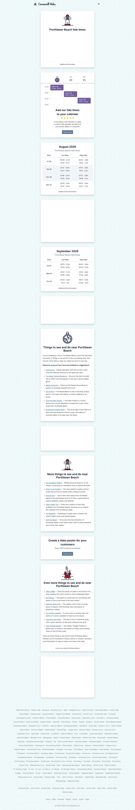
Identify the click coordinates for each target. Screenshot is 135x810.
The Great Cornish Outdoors (56, 376)
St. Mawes (55, 769)
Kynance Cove (97, 730)
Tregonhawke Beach (112, 773)
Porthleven (50, 757)
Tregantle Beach (87, 773)
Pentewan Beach (95, 742)
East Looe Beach (32, 722)
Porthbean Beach (32, 753)
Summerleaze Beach (84, 769)
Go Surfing (50, 392)
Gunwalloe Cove (34, 726)
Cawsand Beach (48, 714)
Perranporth (39, 745)
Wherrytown (112, 777)
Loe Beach (55, 734)
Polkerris (88, 745)
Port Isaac (68, 749)
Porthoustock (20, 761)
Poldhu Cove (78, 745)
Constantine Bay (101, 714)
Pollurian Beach (98, 745)
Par (55, 742)
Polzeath (59, 749)
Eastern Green (45, 722)
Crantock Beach (38, 718)
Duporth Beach (19, 722)
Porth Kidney (104, 749)
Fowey (74, 722)
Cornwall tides (23, 788)
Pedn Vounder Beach (65, 742)
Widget (68, 799)
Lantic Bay (35, 734)
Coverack (112, 714)
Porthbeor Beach (47, 753)
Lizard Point (44, 734)
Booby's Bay (36, 710)
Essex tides (101, 788)
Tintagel (18, 773)
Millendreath (76, 738)
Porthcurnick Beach (73, 753)
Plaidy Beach (67, 745)
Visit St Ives (50, 495)
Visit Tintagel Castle (53, 626)
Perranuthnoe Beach (53, 745)
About (48, 799)
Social (81, 799)
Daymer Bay (76, 718)
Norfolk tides (67, 792)
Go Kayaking (50, 514)
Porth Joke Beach (91, 749)
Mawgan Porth (36, 738)
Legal (87, 799)
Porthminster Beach (99, 757)
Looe (76, 734)
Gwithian (45, 726)
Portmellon (78, 761)
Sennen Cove (98, 765)
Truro (59, 777)
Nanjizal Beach (112, 738)
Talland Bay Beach (115, 769)
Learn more (67, 132)
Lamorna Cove (109, 730)
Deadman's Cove (88, 718)
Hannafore (83, 726)
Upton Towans (67, 777)
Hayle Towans (116, 726)
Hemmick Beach (37, 730)
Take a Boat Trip (52, 504)
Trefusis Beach (74, 773)
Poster (75, 799)
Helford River (25, 730)
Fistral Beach (66, 722)
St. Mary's (46, 769)
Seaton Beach (86, 765)
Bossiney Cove (56, 710)
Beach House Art (52, 385)
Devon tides (35, 788)
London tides (91, 788)
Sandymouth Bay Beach (71, 765)
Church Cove (88, 714)
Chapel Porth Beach (63, 714)
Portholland (113, 757)
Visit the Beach (51, 520)
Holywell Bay (62, 730)
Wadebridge (89, 777)
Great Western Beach (114, 722)
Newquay (21, 742)
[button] (67, 64)
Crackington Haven (23, 718)
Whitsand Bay (61, 781)
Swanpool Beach (100, 769)
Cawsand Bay (35, 714)
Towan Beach (47, 773)
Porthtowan (45, 761)
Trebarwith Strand (60, 773)
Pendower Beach (81, 742)
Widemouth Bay (73, 781)
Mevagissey (47, 738)
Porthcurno (86, 753)
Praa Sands (116, 761)
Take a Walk (50, 591)
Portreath (86, 761)
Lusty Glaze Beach (96, 734)
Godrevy (89, 722)
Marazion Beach (23, 738)
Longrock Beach (66, 734)
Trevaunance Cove (25, 777)
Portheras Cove (98, 753)
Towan (38, 773)
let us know (52, 365)
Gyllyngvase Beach (71, 726)
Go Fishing (50, 598)
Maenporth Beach (111, 734)
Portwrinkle (106, 761)
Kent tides (80, 788)
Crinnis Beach (51, 718)
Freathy (81, 722)
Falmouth (56, 722)
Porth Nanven (116, 749)
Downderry (101, 718)
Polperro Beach (19, 749)
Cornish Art (50, 370)
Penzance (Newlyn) (110, 742)
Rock (58, 765)
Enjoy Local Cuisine (53, 489)
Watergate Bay (101, 777)
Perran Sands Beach (26, 745)
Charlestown (77, 714)
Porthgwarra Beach (25, 757)
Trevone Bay (38, 777)
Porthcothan (59, 753)
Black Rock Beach (23, 710)
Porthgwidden (39, 757)
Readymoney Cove (37, 765)
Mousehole (101, 738)
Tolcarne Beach (28, 773)
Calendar (60, 799)
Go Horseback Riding (54, 483)
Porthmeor (73, 757)
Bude (65, 710)
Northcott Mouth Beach (35, 742)
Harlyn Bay (93, 726)
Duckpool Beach (112, 718)
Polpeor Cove (111, 745)
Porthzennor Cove (58, 761)
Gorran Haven (99, 722)
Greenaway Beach (20, 726)
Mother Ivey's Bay (89, 738)
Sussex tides (70, 788)
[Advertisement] (67, 221)
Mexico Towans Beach (61, 738)
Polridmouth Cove (34, 749)
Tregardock (99, 773)
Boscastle (45, 710)
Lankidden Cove (23, 734)
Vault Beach (79, 777)
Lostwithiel (83, 734)
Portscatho (96, 761)
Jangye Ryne (73, 730)
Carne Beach (24, 714)
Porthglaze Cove (112, 753)
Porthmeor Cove (84, 757)
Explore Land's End (53, 604)
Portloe (69, 761)
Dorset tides (46, 788)
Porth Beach (78, 749)
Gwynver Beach (56, 726)
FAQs (54, 799)
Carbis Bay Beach (101, 710)
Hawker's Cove (104, 726)
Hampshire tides (58, 788)
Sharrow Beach (110, 765)
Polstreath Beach (48, 749)
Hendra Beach (50, 730)
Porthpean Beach (32, 761)
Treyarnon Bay (49, 777)
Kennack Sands (85, 730)
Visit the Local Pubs (53, 619)
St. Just (38, 769)
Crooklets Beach (64, 718)
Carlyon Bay (114, 710)
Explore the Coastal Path (55, 410)
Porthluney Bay (61, 757)
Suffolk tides (112, 788)
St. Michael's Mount (68, 769)
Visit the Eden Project (54, 401)
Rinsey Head (50, 765)
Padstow (49, 742)
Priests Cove (24, 765)
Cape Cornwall (87, 710)
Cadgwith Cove (75, 710)
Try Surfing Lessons (53, 613)
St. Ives (31, 769)
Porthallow (21, 753)
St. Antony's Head (20, 769)
